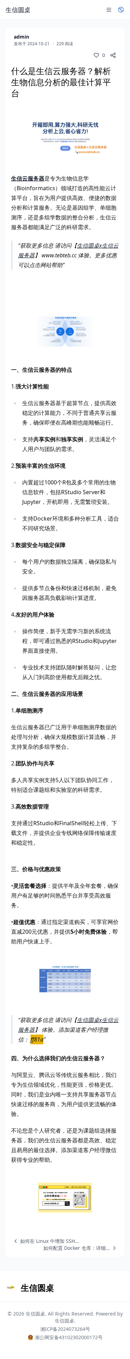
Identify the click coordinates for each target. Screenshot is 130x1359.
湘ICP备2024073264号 (65, 1329)
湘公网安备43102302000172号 (69, 1337)
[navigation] (45, 1241)
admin (21, 36)
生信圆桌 (35, 1313)
